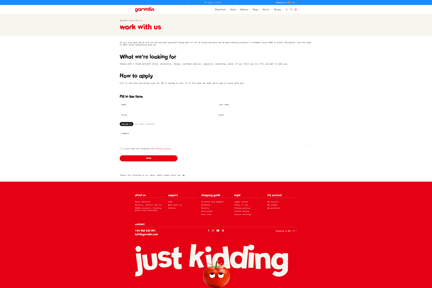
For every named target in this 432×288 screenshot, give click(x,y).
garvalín (124, 20)
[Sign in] (291, 9)
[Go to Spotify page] (223, 231)
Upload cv (127, 124)
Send (148, 158)
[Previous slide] (189, 2)
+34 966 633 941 (145, 231)
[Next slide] (237, 2)
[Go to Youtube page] (218, 231)
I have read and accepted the (147, 148)
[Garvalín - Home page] (144, 9)
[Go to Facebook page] (208, 231)
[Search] (286, 9)
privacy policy (163, 148)
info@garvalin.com (146, 234)
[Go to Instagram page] (213, 231)
